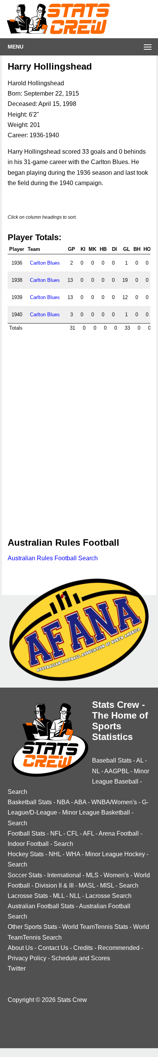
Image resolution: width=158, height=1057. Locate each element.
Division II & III (54, 885)
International (64, 875)
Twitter (17, 968)
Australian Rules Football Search (53, 558)
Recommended (119, 948)
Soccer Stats (25, 875)
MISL (107, 885)
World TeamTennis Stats (95, 927)
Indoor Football (28, 844)
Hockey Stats (26, 854)
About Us (20, 948)
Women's (116, 875)
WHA (73, 854)
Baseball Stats (112, 760)
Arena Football (119, 833)
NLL (75, 896)
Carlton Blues (45, 263)
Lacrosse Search (109, 896)
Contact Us (53, 948)
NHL (55, 854)
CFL (72, 833)
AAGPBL (116, 771)
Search (17, 792)
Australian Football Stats (41, 906)
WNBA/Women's (114, 802)
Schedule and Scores (80, 958)
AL (139, 760)
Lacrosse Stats (28, 896)
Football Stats (26, 833)
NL (96, 771)
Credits (83, 948)
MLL (58, 896)
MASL (87, 885)
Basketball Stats (30, 802)
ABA (80, 802)
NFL (56, 833)
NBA (63, 802)
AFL (88, 833)
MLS (92, 875)
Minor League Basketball (96, 812)
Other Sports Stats (32, 927)
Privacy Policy (27, 958)
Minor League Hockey (115, 854)
